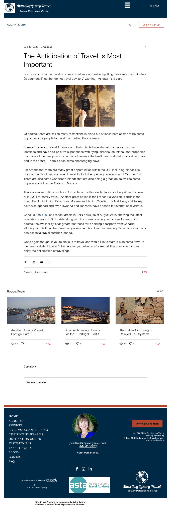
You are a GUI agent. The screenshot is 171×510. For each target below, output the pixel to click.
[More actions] (145, 47)
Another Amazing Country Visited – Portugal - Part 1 (82, 332)
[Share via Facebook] (25, 262)
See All (160, 290)
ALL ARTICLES (16, 24)
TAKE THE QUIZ (20, 448)
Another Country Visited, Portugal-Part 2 (27, 332)
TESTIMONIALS (20, 443)
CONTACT (16, 456)
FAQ (12, 461)
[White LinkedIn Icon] (90, 468)
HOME (13, 416)
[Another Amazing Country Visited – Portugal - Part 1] (85, 310)
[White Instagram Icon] (83, 468)
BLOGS (14, 452)
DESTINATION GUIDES (25, 438)
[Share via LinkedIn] (41, 262)
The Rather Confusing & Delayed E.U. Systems (136, 332)
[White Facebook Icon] (76, 468)
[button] (127, 5)
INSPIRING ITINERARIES (26, 434)
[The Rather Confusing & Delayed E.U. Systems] (140, 310)
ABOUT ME (16, 420)
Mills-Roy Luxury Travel (34, 6)
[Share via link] (49, 262)
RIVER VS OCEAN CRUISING (28, 430)
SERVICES (16, 425)
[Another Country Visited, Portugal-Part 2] (31, 310)
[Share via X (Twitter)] (33, 262)
